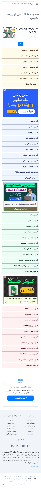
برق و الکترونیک (11, 428)
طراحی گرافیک (11, 431)
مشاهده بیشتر (35, 467)
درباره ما (30, 434)
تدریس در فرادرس (30, 426)
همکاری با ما (31, 423)
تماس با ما (30, 420)
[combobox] (16, 3)
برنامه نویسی (11, 423)
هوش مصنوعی (11, 426)
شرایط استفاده (32, 478)
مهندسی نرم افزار (11, 434)
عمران (11, 420)
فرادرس (30, 428)
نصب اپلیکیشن (19, 398)
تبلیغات (30, 431)
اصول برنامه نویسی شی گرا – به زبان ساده (27, 30)
